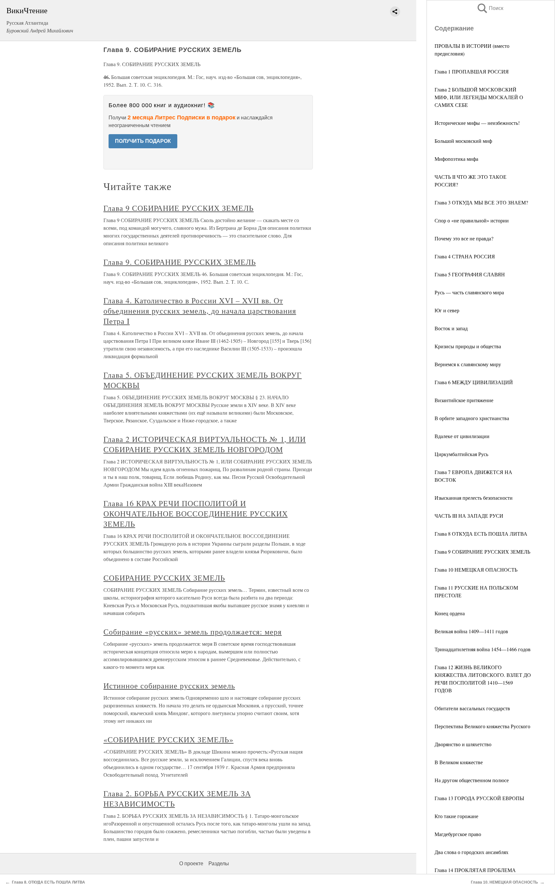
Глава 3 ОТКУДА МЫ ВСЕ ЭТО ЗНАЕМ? (481, 202)
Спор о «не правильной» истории (472, 220)
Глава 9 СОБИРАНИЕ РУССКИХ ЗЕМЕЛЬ (482, 551)
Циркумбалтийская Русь (461, 454)
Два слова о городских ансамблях (471, 852)
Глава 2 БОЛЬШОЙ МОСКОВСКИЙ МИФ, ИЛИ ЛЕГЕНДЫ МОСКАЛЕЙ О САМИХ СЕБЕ (479, 97)
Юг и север (447, 310)
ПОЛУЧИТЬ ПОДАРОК (143, 141)
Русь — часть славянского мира (469, 292)
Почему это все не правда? (464, 238)
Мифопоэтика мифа (456, 158)
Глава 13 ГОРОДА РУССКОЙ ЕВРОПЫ (479, 798)
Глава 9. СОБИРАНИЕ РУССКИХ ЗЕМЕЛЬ (179, 262)
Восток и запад (451, 328)
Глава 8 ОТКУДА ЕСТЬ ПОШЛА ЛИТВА (481, 533)
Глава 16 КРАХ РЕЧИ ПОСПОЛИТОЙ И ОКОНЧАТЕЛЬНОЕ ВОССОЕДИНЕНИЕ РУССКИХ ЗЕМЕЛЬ (195, 513)
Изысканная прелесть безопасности (474, 497)
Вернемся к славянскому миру (468, 364)
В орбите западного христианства (472, 418)
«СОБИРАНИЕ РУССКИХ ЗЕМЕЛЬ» (168, 739)
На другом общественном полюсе (472, 780)
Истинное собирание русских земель (169, 685)
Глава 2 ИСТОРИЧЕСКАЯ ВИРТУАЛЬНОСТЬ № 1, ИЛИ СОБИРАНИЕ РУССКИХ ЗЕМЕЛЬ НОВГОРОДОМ (204, 444)
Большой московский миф (463, 140)
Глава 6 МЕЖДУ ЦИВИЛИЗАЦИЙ (474, 382)
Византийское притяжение (464, 400)
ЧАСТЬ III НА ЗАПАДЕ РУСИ (469, 515)
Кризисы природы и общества (468, 346)
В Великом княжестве (459, 762)
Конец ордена (450, 613)
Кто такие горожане (456, 816)
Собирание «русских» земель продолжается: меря (192, 631)
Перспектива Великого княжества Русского (482, 726)
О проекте (191, 863)
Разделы (218, 863)
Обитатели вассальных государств (472, 708)
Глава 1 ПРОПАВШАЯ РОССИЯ (472, 71)
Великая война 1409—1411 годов (471, 631)
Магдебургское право (458, 834)
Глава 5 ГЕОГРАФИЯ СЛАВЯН (470, 274)
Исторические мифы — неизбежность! (477, 122)
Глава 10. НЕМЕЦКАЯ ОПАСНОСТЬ (504, 882)
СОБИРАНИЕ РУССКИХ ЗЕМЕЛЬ (164, 578)
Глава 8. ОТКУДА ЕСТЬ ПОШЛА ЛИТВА (48, 882)
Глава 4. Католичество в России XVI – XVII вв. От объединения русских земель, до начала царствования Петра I (199, 310)
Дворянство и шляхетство (463, 744)
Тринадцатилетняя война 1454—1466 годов (483, 649)
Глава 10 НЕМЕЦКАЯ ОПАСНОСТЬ (476, 569)
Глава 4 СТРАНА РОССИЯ (465, 256)
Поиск (490, 8)
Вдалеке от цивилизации (462, 436)
